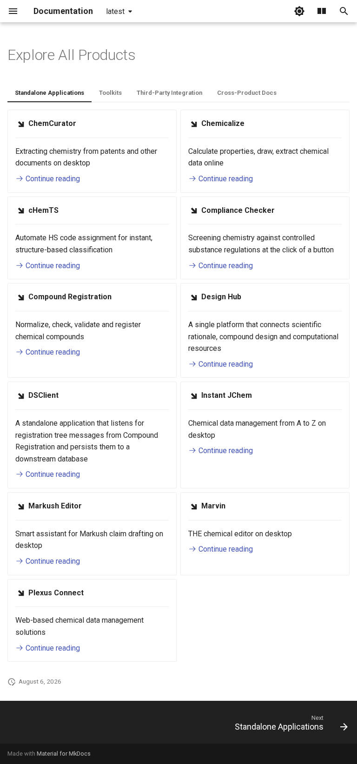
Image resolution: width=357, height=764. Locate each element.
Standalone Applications (49, 92)
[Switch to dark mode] (299, 11)
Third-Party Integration (169, 92)
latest (115, 11)
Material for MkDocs (64, 753)
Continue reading (52, 178)
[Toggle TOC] (321, 11)
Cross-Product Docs (247, 92)
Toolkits (110, 92)
